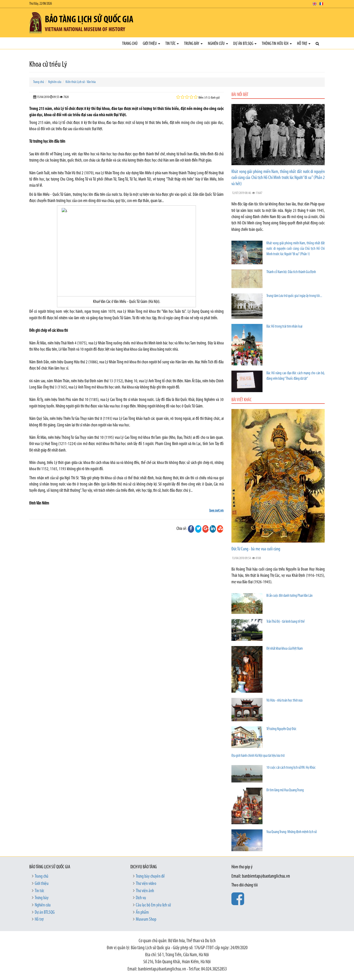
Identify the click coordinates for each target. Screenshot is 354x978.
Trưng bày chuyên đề (150, 876)
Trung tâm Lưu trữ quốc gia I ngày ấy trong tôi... (294, 296)
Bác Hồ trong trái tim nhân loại (284, 327)
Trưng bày (192, 43)
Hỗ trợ (302, 43)
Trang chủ (130, 43)
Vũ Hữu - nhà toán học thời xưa (284, 701)
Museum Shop (146, 919)
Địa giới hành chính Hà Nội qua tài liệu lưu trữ (258, 756)
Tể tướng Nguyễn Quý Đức (281, 729)
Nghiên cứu (216, 43)
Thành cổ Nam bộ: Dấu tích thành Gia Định (291, 272)
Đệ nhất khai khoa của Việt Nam (284, 649)
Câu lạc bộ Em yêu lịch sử (153, 905)
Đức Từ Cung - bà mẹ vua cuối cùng (255, 549)
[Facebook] (191, 528)
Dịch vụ (141, 898)
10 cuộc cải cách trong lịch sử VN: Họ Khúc (291, 768)
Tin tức (170, 43)
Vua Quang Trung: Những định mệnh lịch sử (291, 832)
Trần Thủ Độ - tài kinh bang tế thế (285, 622)
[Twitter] (198, 528)
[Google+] (205, 528)
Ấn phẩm (142, 912)
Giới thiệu (150, 43)
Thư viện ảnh (145, 891)
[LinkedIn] (213, 528)
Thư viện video (146, 884)
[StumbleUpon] (220, 528)
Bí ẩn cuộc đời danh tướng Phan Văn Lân (289, 596)
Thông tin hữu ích (275, 43)
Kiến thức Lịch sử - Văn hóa (81, 82)
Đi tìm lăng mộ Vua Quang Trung (285, 790)
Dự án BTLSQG (243, 43)
